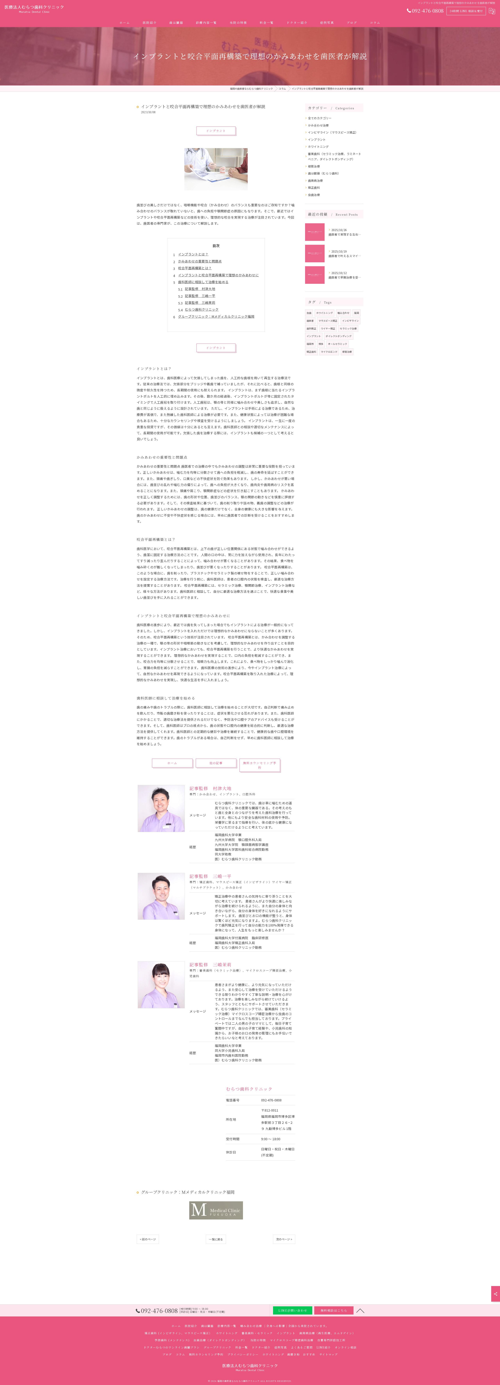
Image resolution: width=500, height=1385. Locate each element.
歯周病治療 (315, 180)
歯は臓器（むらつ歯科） (324, 173)
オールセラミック (337, 343)
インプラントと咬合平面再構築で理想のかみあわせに (218, 275)
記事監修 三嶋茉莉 (200, 302)
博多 (321, 343)
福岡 (356, 312)
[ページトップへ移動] (360, 1310)
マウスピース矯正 (328, 320)
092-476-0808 (271, 1100)
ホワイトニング (318, 146)
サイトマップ (328, 1354)
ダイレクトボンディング (339, 336)
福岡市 (310, 343)
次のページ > (284, 1239)
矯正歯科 (314, 187)
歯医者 (310, 320)
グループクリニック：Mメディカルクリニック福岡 (216, 316)
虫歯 (309, 312)
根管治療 (314, 166)
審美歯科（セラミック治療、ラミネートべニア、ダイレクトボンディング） (335, 156)
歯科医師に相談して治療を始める (203, 281)
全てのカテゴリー (320, 118)
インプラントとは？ (193, 254)
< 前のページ (148, 1239)
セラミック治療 (348, 328)
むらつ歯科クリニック (202, 309)
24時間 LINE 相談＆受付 (466, 11)
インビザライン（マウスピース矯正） (333, 132)
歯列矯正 (311, 328)
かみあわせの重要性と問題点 (200, 261)
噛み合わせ (343, 312)
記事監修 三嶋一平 (200, 295)
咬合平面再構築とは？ (195, 268)
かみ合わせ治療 (318, 125)
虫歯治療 (314, 195)
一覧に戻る (216, 1239)
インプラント (317, 139)
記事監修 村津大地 (200, 288)
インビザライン (350, 320)
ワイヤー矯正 (328, 328)
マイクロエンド (329, 351)
